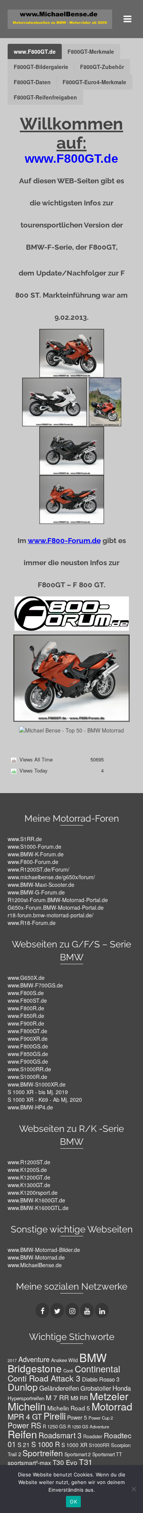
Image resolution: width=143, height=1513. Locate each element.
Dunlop (23, 1386)
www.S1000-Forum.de (34, 846)
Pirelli (54, 1415)
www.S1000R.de (27, 1076)
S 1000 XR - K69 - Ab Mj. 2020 (45, 1099)
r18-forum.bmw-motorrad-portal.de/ (50, 915)
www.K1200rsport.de (33, 1192)
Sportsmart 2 (77, 1454)
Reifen (22, 1433)
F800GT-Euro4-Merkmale (94, 82)
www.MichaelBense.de (35, 1265)
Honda (121, 1388)
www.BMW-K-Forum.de (36, 854)
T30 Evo (65, 1462)
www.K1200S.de (27, 1169)
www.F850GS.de (28, 1054)
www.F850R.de (26, 1015)
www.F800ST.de (27, 1000)
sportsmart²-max (29, 1462)
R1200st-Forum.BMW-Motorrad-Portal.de (58, 900)
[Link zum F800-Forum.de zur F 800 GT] (71, 613)
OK (73, 1502)
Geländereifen (59, 1388)
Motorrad (112, 1406)
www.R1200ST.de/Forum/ (38, 869)
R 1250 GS (54, 1426)
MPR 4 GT (25, 1416)
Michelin (27, 1406)
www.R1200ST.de (29, 1162)
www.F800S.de (26, 993)
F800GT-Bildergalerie (41, 67)
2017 (12, 1360)
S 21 (24, 1444)
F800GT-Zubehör (102, 67)
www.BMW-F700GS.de (35, 985)
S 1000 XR (74, 1445)
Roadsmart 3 (60, 1435)
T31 (85, 1461)
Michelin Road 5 (68, 1408)
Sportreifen (42, 1453)
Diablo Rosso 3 (100, 1379)
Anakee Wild (64, 1360)
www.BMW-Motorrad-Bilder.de (44, 1249)
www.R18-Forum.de (32, 922)
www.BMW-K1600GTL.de (38, 1208)
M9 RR (79, 1398)
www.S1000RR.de (29, 1069)
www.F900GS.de (28, 1061)
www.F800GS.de (28, 1046)
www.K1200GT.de (29, 1177)
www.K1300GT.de (29, 1185)
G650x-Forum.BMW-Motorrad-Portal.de (56, 907)
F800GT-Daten (32, 82)
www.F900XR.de (28, 1038)
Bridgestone (35, 1368)
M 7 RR (57, 1397)
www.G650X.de (26, 977)
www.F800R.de (26, 1008)
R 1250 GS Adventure (88, 1426)
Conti (68, 1370)
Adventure (34, 1359)
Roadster (92, 1436)
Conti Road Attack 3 (44, 1378)
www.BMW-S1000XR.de (37, 1084)
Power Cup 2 (100, 1418)
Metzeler (109, 1396)
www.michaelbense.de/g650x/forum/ (51, 877)
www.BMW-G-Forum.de (36, 892)
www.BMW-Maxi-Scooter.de (41, 884)
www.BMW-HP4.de (30, 1107)
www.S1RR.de (25, 839)
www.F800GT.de (35, 51)
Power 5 (77, 1417)
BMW (93, 1357)
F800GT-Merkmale (90, 51)
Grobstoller (95, 1388)
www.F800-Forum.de (33, 861)
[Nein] (133, 1489)
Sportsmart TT (107, 1454)
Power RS (24, 1425)
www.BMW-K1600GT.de (36, 1200)
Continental (97, 1368)
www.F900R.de (26, 1023)
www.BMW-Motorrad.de (36, 1257)
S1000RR (99, 1445)
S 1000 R (45, 1444)
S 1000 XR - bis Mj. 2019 (38, 1092)
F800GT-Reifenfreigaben (45, 97)
